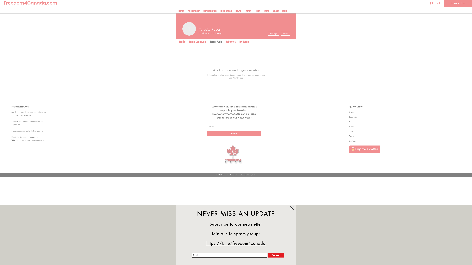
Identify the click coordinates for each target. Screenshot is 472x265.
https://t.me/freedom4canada (236, 243)
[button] (292, 208)
